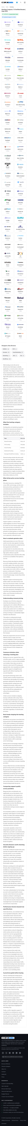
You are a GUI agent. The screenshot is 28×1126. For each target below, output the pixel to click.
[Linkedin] (16, 1053)
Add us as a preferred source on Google (13, 1056)
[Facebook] (13, 1053)
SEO (14, 355)
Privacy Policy (23, 1120)
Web (7, 7)
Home (3, 7)
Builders (6, 349)
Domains (6, 352)
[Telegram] (20, 1053)
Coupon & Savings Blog (7, 1083)
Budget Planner (5, 1094)
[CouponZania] (14, 1038)
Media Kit (4, 1074)
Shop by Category (6, 1066)
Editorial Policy (15, 1120)
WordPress (6, 359)
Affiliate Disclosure (6, 1120)
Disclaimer (4, 1123)
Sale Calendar (5, 1086)
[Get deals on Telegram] (17, 2)
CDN (14, 349)
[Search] (20, 2)
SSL (21, 355)
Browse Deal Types (6, 1088)
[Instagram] (3, 1053)
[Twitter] (6, 1053)
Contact (4, 1071)
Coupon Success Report (7, 1096)
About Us (4, 1069)
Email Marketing (17, 352)
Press (3, 1077)
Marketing (6, 355)
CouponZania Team (13, 14)
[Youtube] (9, 1053)
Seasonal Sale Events (7, 1091)
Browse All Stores (6, 1063)
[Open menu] (24, 2)
